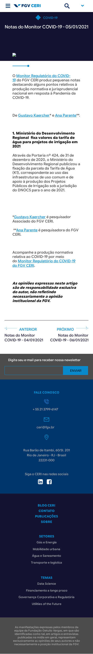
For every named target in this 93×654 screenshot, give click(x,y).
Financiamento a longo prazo (46, 590)
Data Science (46, 584)
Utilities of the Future (46, 604)
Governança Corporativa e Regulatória (46, 597)
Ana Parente (65, 115)
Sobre (46, 521)
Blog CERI (46, 505)
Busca (67, 5)
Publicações (46, 516)
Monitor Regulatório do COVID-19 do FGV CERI (43, 263)
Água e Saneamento (46, 556)
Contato (47, 510)
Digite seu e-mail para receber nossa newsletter (44, 360)
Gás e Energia (47, 542)
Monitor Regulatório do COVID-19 (41, 78)
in (40, 481)
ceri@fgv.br (45, 427)
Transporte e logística (46, 562)
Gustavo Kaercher (34, 115)
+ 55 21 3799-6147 (45, 409)
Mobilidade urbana (46, 549)
